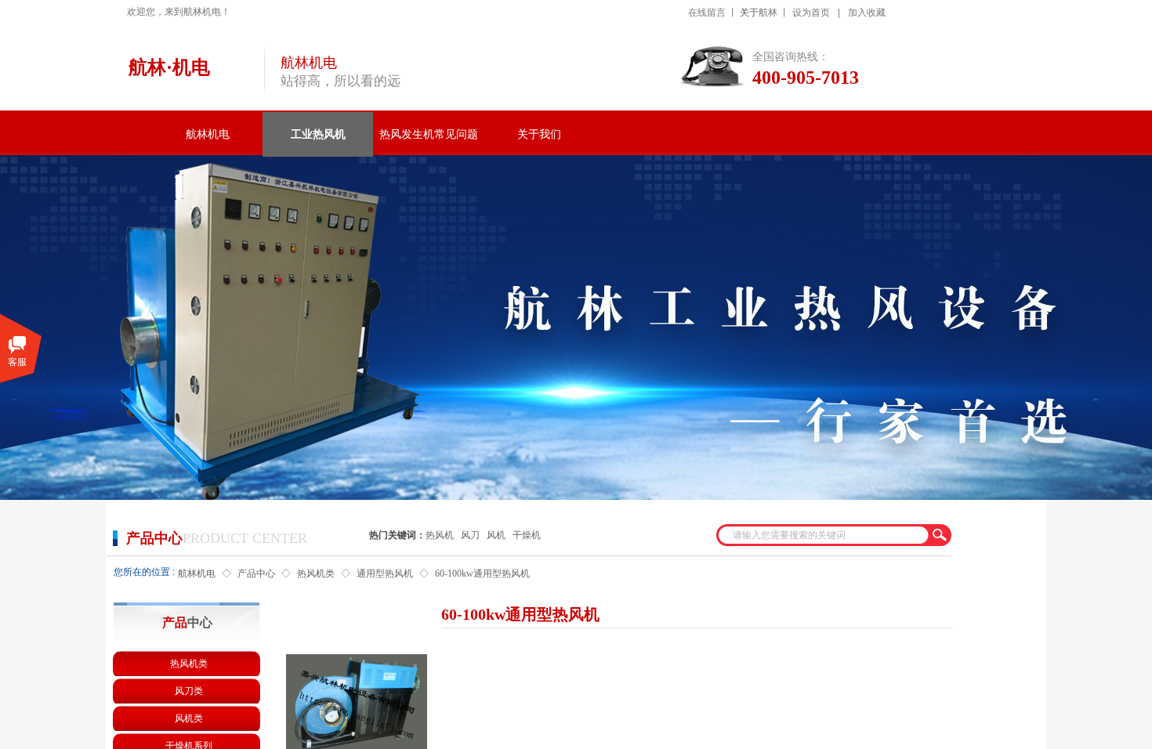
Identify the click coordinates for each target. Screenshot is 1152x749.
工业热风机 (318, 134)
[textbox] (822, 535)
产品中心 (256, 573)
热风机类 (316, 573)
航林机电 (208, 134)
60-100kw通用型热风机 (482, 573)
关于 (749, 12)
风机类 (189, 718)
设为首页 (811, 12)
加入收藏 (867, 12)
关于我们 (539, 134)
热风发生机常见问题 (428, 134)
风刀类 (189, 691)
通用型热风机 (385, 573)
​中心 (187, 622)
